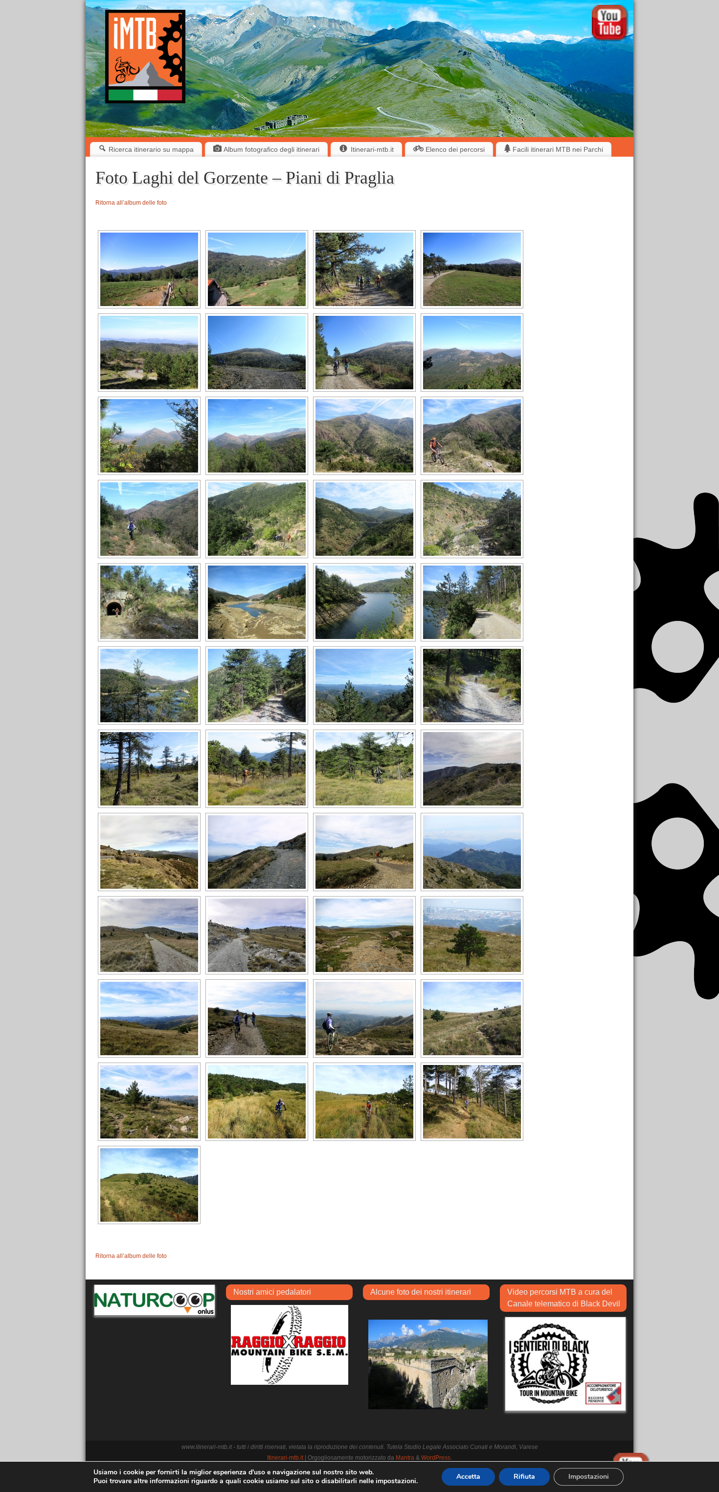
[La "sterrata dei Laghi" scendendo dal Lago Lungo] (257, 685)
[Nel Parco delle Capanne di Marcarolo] (472, 352)
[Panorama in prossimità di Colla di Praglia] (149, 852)
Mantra (405, 1457)
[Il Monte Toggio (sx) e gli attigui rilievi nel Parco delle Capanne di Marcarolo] (257, 436)
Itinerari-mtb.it (285, 1457)
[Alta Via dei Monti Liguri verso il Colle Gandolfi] (257, 852)
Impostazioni (588, 1476)
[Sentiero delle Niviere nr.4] (149, 768)
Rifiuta (524, 1476)
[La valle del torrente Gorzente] (364, 436)
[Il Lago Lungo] (364, 602)
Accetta (468, 1476)
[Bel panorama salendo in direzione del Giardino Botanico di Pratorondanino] (149, 269)
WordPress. (436, 1457)
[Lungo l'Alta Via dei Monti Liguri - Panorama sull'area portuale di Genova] (472, 935)
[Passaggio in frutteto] (428, 1364)
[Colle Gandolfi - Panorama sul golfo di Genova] (364, 1018)
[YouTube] (610, 24)
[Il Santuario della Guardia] (472, 852)
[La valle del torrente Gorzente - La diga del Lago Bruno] (364, 519)
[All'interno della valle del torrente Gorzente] (149, 602)
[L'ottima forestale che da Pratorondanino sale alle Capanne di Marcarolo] (364, 269)
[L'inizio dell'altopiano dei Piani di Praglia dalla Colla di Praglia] (472, 768)
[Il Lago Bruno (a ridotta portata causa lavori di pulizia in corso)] (257, 602)
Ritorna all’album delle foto (131, 202)
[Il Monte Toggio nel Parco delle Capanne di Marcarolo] (149, 436)
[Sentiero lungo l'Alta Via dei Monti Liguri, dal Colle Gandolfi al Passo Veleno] (472, 1018)
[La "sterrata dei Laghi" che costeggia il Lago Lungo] (472, 602)
